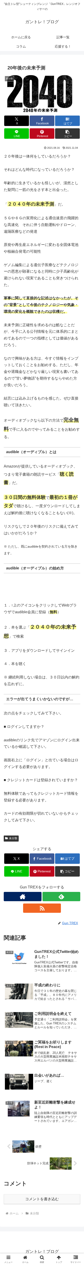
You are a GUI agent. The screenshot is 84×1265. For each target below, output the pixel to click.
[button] (67, 133)
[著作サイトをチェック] (23, 896)
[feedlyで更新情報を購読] (61, 896)
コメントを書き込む (42, 1199)
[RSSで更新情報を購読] (42, 908)
